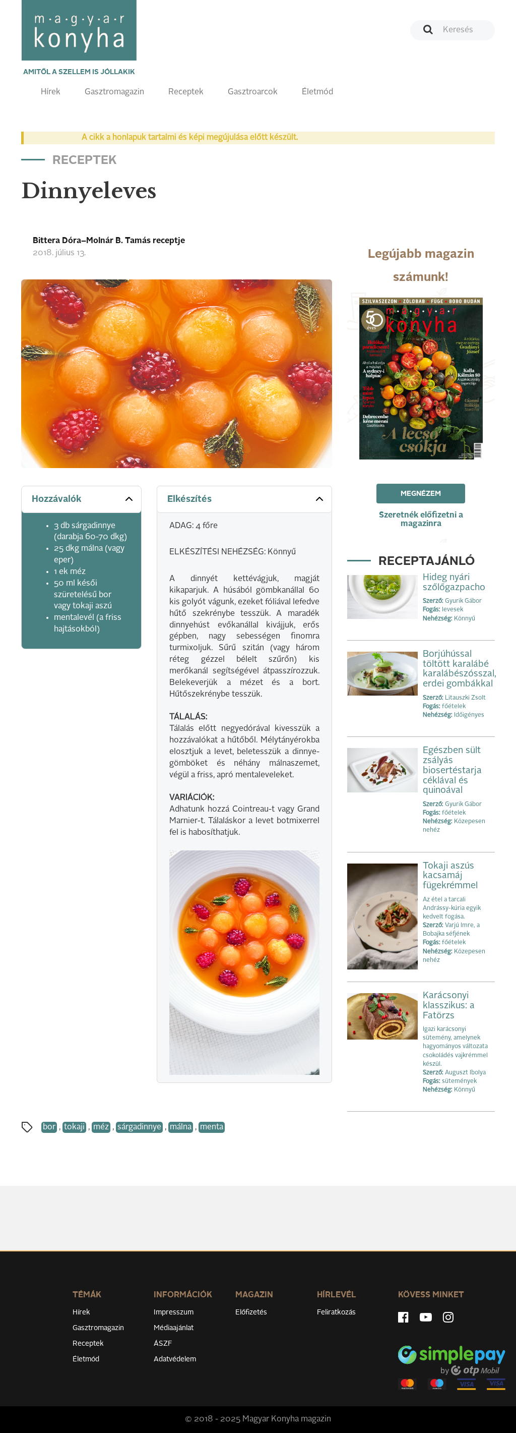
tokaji (74, 1127)
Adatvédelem (175, 1359)
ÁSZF (163, 1343)
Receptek (186, 92)
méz (101, 1127)
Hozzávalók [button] (57, 499)
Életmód (317, 92)
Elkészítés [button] (189, 499)
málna (180, 1127)
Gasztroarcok (253, 92)
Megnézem (421, 493)
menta (211, 1127)
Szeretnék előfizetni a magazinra (421, 519)
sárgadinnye (139, 1127)
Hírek (50, 92)
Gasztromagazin (114, 92)
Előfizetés (251, 1312)
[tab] (81, 499)
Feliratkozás (336, 1312)
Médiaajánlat (174, 1328)
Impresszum (174, 1312)
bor (49, 1127)
